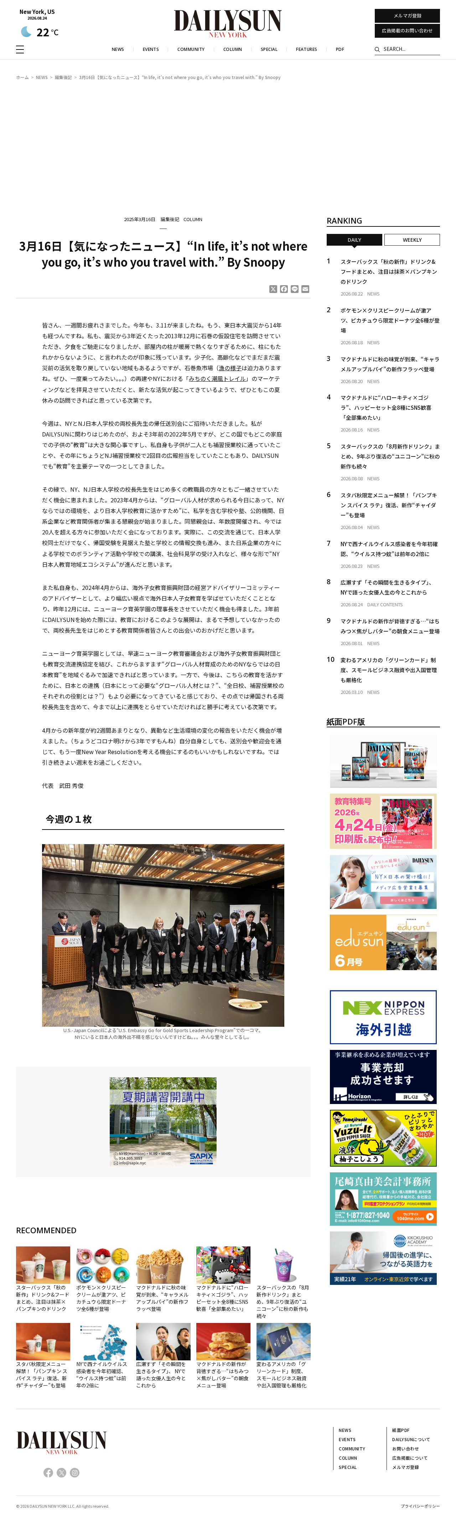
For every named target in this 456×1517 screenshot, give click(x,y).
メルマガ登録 (407, 15)
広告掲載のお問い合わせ (407, 30)
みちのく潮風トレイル (217, 378)
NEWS (42, 77)
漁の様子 (230, 367)
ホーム (22, 77)
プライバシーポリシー (420, 1506)
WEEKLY (412, 239)
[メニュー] (20, 49)
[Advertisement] (228, 140)
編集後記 (63, 77)
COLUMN (192, 219)
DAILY (354, 239)
